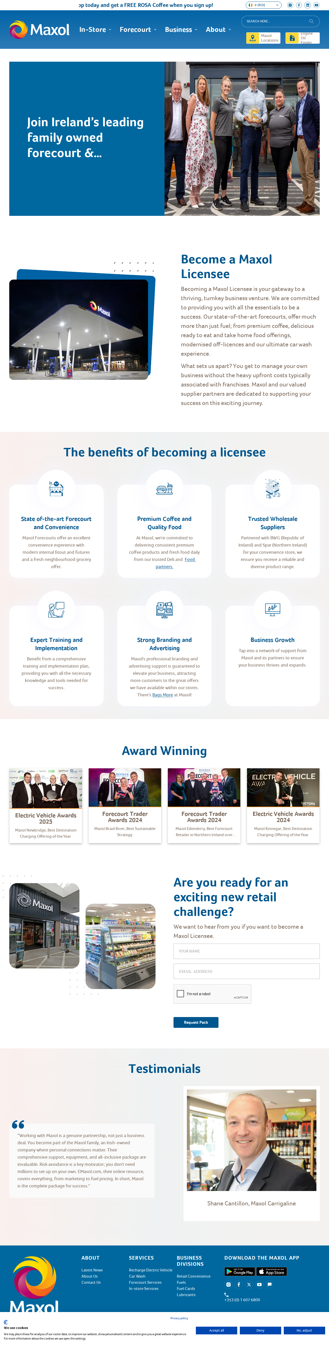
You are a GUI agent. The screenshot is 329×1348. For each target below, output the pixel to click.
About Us (89, 1276)
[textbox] (250, 344)
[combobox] (280, 21)
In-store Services (144, 1288)
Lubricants (186, 1294)
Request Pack (196, 1022)
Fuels (181, 1282)
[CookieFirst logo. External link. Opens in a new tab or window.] (6, 1322)
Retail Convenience (194, 1276)
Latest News (92, 1270)
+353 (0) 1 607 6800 (242, 1300)
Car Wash (137, 1276)
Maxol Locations (269, 38)
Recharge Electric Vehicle (150, 1270)
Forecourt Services (145, 1282)
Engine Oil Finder (307, 38)
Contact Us (91, 1282)
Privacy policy (179, 1318)
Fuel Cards (186, 1288)
